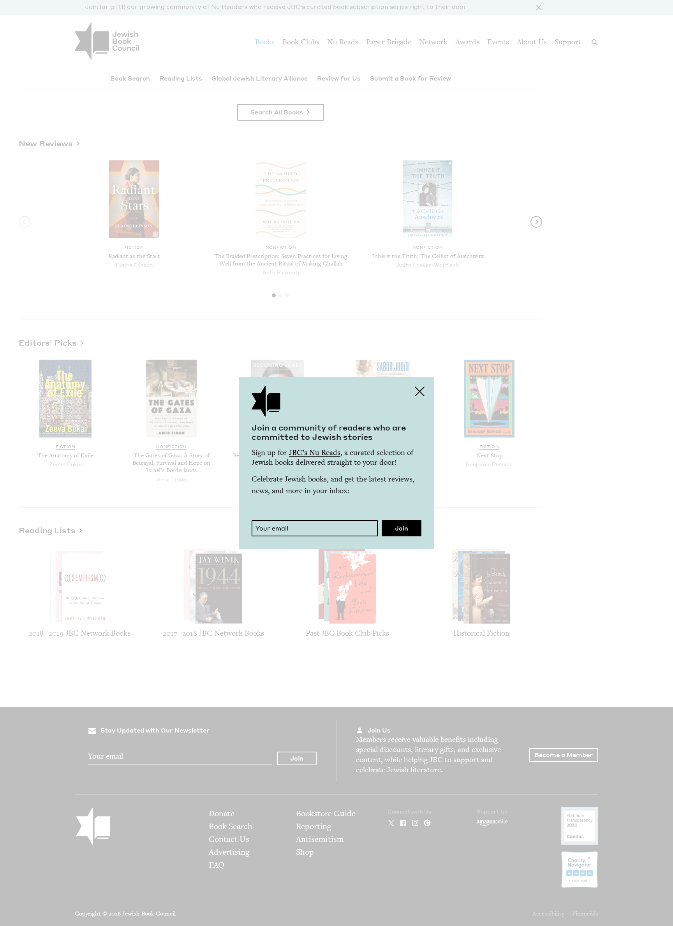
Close (419, 391)
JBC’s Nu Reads (314, 452)
